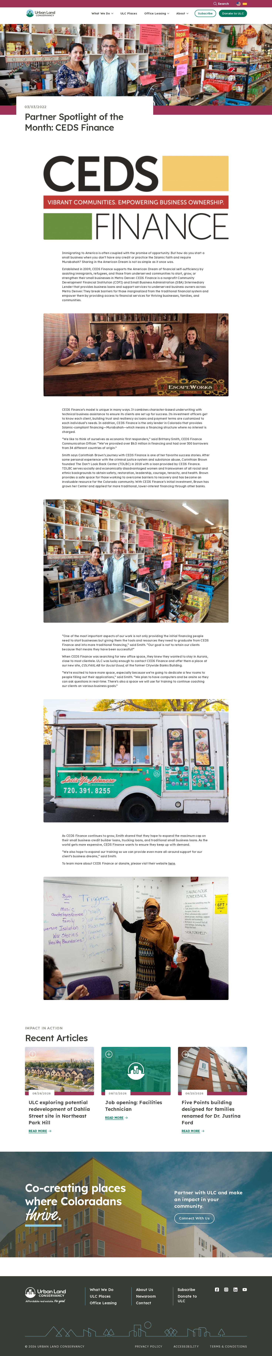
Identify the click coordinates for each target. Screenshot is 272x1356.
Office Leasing (103, 1303)
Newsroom (146, 1296)
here (171, 863)
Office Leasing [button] (155, 13)
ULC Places (128, 13)
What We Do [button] (101, 13)
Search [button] (223, 4)
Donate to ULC (233, 13)
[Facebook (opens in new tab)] (217, 1289)
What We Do (101, 1289)
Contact (143, 1303)
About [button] (180, 13)
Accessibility (186, 1346)
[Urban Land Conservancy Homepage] (43, 13)
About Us (144, 1289)
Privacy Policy (148, 1346)
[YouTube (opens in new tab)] (244, 1289)
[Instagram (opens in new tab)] (226, 1289)
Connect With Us (194, 1218)
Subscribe (205, 13)
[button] (239, 4)
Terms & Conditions (228, 1346)
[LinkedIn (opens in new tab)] (235, 1289)
